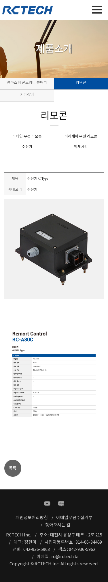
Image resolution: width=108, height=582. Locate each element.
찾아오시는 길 (57, 525)
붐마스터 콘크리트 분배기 (27, 83)
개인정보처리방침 (32, 517)
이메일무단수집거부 (74, 517)
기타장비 (27, 95)
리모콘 (81, 83)
